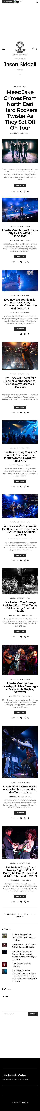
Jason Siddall (25, 133)
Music (24, 86)
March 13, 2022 (14, 391)
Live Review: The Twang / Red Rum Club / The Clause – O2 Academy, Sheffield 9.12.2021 (20, 607)
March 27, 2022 (14, 240)
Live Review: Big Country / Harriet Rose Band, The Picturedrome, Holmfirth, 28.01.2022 (20, 456)
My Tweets (6, 989)
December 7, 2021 (14, 796)
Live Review (21, 226)
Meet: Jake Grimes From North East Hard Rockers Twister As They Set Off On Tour (20, 110)
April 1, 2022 (14, 133)
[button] (37, 49)
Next (19, 916)
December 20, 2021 (14, 539)
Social (5, 996)
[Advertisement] (20, 24)
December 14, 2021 (14, 615)
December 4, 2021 (14, 880)
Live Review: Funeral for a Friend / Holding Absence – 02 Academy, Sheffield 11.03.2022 (20, 382)
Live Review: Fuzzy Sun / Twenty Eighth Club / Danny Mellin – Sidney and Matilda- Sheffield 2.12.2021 (20, 872)
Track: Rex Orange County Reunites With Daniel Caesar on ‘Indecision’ (23, 937)
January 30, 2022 (14, 465)
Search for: (6, 1010)
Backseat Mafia (14, 1075)
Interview (17, 86)
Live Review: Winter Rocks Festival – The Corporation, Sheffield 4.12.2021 (20, 789)
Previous (11, 914)
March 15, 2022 (14, 312)
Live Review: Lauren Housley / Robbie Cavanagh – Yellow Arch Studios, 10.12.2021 (20, 688)
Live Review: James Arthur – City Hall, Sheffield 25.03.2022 (20, 233)
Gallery (12, 226)
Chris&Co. (25, 1103)
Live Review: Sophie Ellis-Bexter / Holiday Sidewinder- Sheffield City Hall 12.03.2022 (20, 304)
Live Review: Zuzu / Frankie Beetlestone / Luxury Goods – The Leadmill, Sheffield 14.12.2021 (20, 530)
